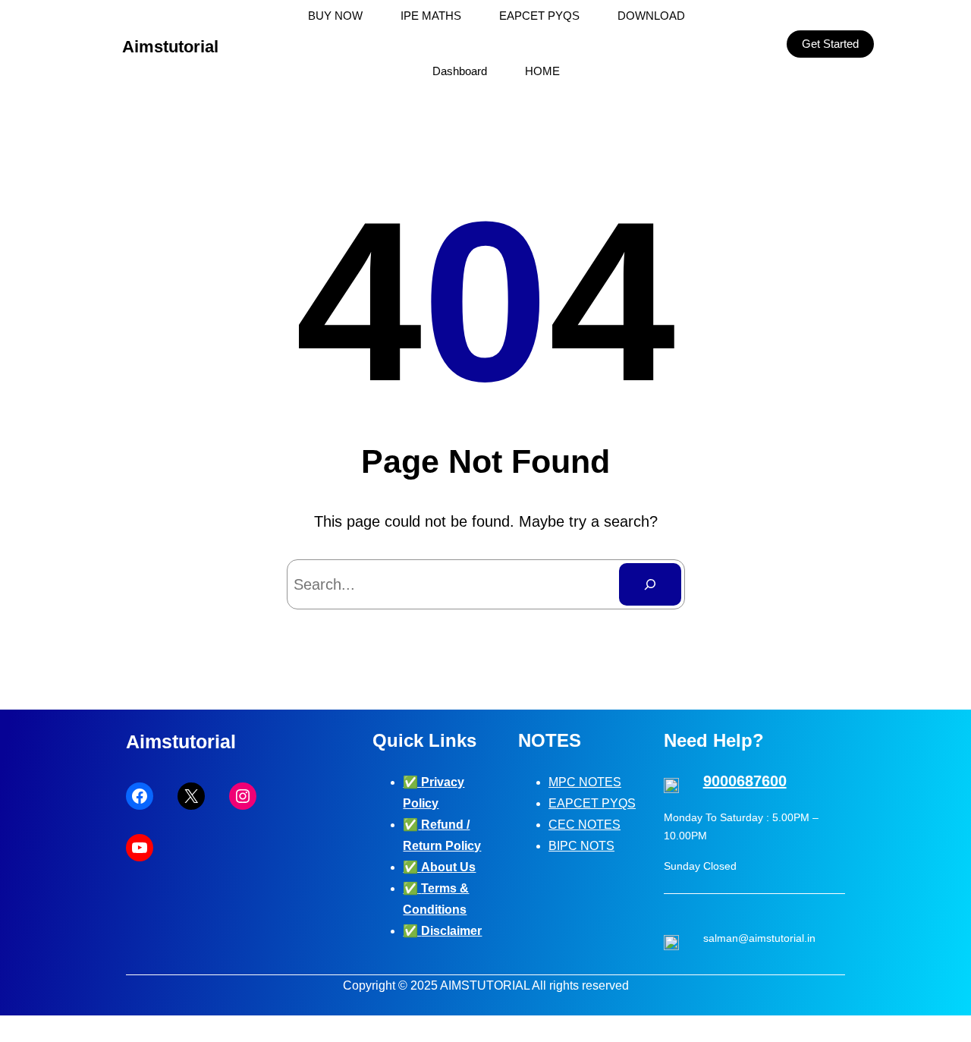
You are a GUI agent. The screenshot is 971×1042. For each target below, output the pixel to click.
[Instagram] (242, 796)
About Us (448, 867)
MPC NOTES (584, 782)
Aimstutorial (170, 46)
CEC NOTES (584, 824)
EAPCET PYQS (592, 803)
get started (830, 43)
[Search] (650, 584)
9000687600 (745, 781)
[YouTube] (139, 847)
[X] (191, 796)
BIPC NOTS (581, 845)
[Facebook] (139, 796)
